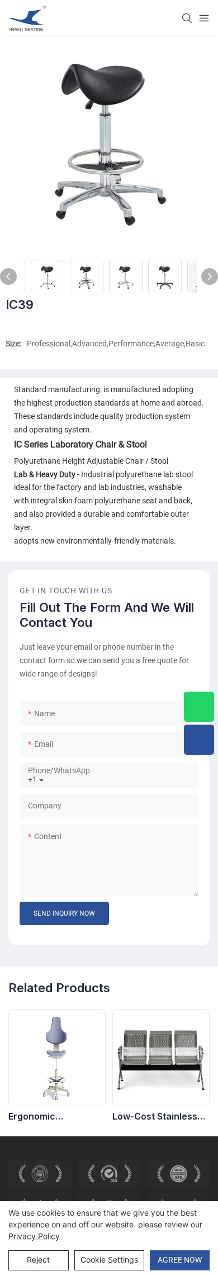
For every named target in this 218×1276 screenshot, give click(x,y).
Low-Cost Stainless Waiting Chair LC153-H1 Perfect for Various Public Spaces (158, 1116)
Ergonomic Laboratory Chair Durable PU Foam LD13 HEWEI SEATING (54, 1116)
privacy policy (34, 1236)
